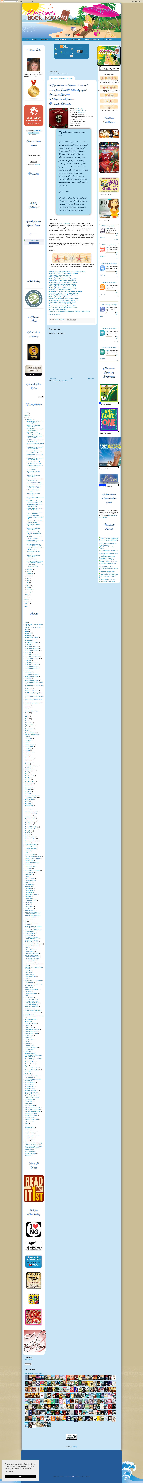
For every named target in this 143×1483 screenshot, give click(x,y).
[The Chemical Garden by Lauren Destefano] (109, 547)
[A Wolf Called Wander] (91, 1379)
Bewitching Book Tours (31, 766)
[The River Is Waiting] (102, 1379)
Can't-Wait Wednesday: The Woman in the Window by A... (35, 483)
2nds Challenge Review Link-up (33, 699)
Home (26, 39)
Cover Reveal (28, 825)
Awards (27, 756)
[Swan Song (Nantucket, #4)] (27, 1426)
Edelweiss (28, 843)
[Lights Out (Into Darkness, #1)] (61, 1414)
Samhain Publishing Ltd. (31, 1047)
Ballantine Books (29, 758)
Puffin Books (28, 1021)
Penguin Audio (29, 1008)
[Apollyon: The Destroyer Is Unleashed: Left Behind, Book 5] (34, 1391)
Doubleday (28, 833)
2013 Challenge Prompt (31, 654)
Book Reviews (75, 39)
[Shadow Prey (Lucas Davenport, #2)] (57, 1414)
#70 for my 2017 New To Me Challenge (60, 289)
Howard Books (29, 906)
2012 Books (28, 644)
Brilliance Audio (29, 805)
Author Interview (29, 752)
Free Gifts (27, 864)
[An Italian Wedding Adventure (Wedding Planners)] (42, 1385)
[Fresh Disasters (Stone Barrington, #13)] (46, 1386)
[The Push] (53, 1409)
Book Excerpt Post (30, 782)
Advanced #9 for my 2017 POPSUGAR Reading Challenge (65, 291)
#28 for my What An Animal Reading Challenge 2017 (63, 300)
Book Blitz (27, 780)
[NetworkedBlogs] (34, 240)
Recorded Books (29, 1039)
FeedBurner (37, 164)
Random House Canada (31, 1033)
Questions (27, 1025)
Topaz (26, 1123)
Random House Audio (31, 1031)
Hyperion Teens (29, 908)
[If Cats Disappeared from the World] (95, 1420)
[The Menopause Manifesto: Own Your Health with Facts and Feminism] (65, 1409)
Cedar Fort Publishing (31, 813)
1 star (26, 622)
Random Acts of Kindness (32, 1029)
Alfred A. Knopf (29, 723)
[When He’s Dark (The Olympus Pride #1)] (106, 1414)
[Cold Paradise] (80, 1414)
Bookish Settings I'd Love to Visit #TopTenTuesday (35, 548)
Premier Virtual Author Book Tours (34, 1016)
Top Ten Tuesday (29, 1121)
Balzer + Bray (28, 760)
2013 (26, 599)
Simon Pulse (28, 1072)
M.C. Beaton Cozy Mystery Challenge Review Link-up (32, 956)
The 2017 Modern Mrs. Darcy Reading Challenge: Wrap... (35, 501)
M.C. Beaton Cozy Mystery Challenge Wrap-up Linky (32, 959)
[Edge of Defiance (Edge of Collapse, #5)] (49, 1420)
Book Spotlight (29, 788)
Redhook (27, 1043)
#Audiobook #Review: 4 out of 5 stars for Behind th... (35, 437)
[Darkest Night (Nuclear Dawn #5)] (110, 1391)
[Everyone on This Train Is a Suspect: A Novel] (110, 1409)
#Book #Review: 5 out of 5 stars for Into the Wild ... (35, 455)
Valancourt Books (29, 1127)
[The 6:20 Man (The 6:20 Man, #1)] (106, 1379)
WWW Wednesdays (30, 1151)
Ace (26, 721)
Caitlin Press (28, 809)
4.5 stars (27, 717)
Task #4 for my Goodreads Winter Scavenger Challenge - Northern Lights (69, 311)
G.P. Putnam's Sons (30, 866)
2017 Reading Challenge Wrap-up (34, 685)
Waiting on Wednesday (31, 1131)
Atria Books (28, 740)
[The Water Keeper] (87, 1409)
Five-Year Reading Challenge (33, 856)
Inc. (26, 921)
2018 (26, 415)
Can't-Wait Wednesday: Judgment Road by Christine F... (35, 517)
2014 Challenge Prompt (31, 662)
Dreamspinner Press (30, 839)
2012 (26, 601)
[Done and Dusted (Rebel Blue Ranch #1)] (84, 1414)
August (29, 576)
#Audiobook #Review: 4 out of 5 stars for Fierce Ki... (35, 479)
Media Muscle (28, 971)
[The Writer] (72, 1403)
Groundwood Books (30, 880)
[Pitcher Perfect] (76, 1391)
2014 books (28, 660)
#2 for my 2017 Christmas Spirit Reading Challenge (63, 307)
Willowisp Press (29, 1137)
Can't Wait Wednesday (31, 811)
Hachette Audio (29, 884)
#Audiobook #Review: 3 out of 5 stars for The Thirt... (35, 509)
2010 (26, 606)
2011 (26, 604)
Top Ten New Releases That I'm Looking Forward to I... (35, 466)
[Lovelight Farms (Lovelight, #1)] (91, 1391)
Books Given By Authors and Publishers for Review (32, 796)
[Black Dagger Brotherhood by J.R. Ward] (109, 541)
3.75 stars (27, 709)
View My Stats (28, 1359)
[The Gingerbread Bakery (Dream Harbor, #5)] (87, 1379)
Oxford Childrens (29, 997)
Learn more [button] (9, 1471)
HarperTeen (28, 896)
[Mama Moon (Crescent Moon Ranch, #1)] (102, 1391)
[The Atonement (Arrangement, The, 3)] (84, 1409)
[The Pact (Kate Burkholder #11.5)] (106, 1420)
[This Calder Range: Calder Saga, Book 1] (68, 1385)
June (28, 580)
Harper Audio (28, 888)
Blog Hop (27, 772)
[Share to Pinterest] (75, 320)
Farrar (26, 852)
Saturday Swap (29, 1049)
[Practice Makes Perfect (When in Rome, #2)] (76, 1409)
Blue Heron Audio (29, 776)
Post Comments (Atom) (62, 381)
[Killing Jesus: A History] (61, 1409)
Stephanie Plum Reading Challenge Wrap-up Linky (32, 1096)
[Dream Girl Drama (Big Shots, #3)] (110, 1414)
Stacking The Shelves (31, 1090)
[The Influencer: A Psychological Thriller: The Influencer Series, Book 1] (65, 1391)
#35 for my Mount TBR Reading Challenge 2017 (62, 280)
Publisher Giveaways (30, 1019)
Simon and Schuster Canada (32, 1070)
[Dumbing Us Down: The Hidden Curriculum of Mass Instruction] (46, 1403)
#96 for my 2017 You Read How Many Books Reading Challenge (67, 271)
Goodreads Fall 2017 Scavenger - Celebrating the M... (35, 444)
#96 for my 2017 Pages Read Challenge (60, 275)
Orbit (26, 995)
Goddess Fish (28, 874)
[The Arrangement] (91, 1413)
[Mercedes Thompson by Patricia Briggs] (109, 569)
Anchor (27, 727)
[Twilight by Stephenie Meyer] (109, 580)
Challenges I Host (92, 39)
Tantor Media (28, 1103)
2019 (26, 413)
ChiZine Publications (30, 821)
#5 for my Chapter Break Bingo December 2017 (62, 306)
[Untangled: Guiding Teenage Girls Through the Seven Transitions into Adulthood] (34, 1427)
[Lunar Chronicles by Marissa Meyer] (109, 564)
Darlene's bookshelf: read (33, 1373)
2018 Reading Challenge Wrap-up (34, 696)
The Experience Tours (31, 1113)
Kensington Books (30, 933)
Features (44, 39)
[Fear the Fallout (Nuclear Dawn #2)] (34, 1397)
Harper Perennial (29, 892)
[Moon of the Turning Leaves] (72, 1409)
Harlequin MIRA (29, 886)
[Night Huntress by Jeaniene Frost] (109, 575)
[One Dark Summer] (38, 1379)
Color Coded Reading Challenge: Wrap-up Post (34, 433)
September (30, 573)
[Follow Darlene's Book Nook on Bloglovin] (34, 130)
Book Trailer (28, 792)
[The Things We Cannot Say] (61, 1420)
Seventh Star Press (30, 1062)
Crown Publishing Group (31, 827)
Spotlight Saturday (30, 1082)
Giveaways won (29, 872)
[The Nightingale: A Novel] (57, 1403)
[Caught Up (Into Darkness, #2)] (68, 1397)
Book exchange (29, 784)
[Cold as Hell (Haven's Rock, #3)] (102, 1397)
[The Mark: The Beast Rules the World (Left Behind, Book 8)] (80, 1385)
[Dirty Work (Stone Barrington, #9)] (95, 1409)
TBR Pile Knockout (30, 1105)
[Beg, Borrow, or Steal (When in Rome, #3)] (72, 1391)
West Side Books (29, 1133)
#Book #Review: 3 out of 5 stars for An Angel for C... (35, 541)
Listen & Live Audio (30, 949)
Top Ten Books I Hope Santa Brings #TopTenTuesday (34, 487)
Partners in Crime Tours (31, 999)
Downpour (28, 835)
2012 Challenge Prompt (31, 646)
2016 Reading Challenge (32, 676)
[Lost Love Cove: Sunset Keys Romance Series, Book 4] (57, 1379)
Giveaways (28, 868)
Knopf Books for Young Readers (33, 944)
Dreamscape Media (30, 837)
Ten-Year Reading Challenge (33, 1111)
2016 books (28, 672)
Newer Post (52, 378)
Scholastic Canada (30, 1053)
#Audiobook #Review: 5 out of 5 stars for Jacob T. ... (35, 429)
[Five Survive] (110, 1420)
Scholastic (28, 1051)
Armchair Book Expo (30, 733)
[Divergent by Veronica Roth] (109, 557)
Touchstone (28, 1125)
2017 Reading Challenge (32, 680)
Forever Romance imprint (32, 862)
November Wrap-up (32, 559)
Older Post (91, 378)
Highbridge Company (30, 900)
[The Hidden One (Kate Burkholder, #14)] (68, 1414)
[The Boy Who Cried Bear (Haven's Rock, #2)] (49, 1414)
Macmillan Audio (29, 962)
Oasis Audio (28, 991)
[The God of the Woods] (38, 1409)
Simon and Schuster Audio (32, 1068)
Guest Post (28, 882)
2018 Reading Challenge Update (34, 693)
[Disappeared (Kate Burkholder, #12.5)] (84, 1420)
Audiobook (65, 322)
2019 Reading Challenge (109, 226)
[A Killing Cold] (34, 1420)
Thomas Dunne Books (31, 1115)
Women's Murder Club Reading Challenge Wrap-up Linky (33, 1147)
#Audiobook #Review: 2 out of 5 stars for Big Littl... (35, 505)
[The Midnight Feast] (53, 1414)
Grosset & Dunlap (29, 878)
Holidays (27, 904)
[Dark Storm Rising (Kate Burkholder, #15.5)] (46, 1409)
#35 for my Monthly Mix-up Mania (58, 297)
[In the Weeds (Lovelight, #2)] (30, 1391)
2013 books (28, 652)
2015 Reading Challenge (32, 668)
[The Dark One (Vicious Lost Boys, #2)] (76, 1397)
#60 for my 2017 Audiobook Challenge (59, 277)
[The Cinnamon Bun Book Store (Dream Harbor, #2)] (102, 1420)
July (28, 578)
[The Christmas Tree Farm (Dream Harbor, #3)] (57, 1420)
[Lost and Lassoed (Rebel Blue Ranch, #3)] (76, 1385)
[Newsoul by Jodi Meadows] (109, 573)
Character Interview (30, 819)
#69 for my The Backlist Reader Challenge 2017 (62, 286)
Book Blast (28, 778)
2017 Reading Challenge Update (34, 682)
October (29, 571)
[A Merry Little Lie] (27, 1403)
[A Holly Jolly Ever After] (42, 1403)
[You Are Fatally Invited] (99, 1414)
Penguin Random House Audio (33, 1010)
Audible (27, 742)
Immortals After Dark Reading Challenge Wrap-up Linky (33, 916)
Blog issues (28, 774)
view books (116, 239)
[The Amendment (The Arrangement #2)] (34, 1414)
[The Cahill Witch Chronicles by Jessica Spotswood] (109, 544)
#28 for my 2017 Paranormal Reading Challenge (62, 302)
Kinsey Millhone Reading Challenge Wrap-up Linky (32, 941)
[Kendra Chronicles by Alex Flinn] (109, 562)
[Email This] (68, 320)
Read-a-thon (28, 1037)
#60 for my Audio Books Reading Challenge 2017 (62, 279)
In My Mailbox (28, 919)
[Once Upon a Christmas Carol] (102, 1403)
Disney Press (28, 831)
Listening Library (29, 951)
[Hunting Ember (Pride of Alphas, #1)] (65, 1385)
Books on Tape (29, 799)
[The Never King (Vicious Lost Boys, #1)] (80, 1397)
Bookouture (28, 793)
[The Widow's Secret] (106, 1385)
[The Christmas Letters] (99, 1397)
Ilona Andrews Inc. (30, 910)
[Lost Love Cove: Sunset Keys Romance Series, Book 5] (53, 1379)
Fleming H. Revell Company (32, 858)
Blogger (75, 1446)
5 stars (61, 322)
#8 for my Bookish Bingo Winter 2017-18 (60, 304)
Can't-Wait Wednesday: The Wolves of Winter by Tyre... (34, 462)
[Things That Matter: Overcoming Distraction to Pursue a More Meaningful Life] (102, 1409)
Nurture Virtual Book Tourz (32, 989)
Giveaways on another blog (32, 870)
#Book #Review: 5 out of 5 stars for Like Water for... (35, 440)
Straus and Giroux (30, 1099)
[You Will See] (114, 1385)
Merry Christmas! (31, 469)
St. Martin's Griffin (29, 1086)
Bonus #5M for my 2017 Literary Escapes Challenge (63, 293)
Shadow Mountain (73, 322)
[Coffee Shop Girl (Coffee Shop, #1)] (61, 1391)
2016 (26, 594)
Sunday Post (28, 1101)
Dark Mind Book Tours (31, 829)
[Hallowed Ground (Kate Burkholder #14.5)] (49, 1426)
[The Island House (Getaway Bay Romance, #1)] (84, 1397)
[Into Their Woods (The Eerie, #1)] (99, 1391)
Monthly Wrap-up (29, 974)
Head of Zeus (28, 898)
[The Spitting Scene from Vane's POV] (99, 1379)
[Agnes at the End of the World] (38, 1414)
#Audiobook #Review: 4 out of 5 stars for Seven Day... (35, 565)
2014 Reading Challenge (32, 666)
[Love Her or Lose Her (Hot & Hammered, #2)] (42, 1391)
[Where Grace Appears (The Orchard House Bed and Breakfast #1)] (87, 1391)
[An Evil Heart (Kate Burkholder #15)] (57, 1409)
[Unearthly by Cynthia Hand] (109, 581)
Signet (27, 1066)
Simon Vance (81, 112)
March (28, 587)
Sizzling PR (28, 1074)
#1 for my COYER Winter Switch (58, 309)
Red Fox (27, 1041)
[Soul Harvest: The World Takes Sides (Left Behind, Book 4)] (46, 1391)
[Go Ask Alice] (30, 1379)
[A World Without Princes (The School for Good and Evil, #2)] (106, 1409)
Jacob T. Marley (79, 109)
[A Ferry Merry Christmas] (34, 1403)
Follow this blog (33, 243)
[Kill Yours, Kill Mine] (53, 1391)
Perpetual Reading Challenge (33, 1012)
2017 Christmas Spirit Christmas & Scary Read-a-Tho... (35, 512)
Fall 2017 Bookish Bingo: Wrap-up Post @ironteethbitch (35, 562)
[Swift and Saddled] (91, 1409)
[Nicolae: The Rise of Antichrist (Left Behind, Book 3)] (49, 1391)
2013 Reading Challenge (32, 658)
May (28, 583)
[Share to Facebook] (74, 320)
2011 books (28, 635)
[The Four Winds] (102, 1414)
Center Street (28, 815)
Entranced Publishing (30, 848)
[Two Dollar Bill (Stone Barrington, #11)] (99, 1386)
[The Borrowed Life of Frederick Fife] (65, 1420)
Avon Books (28, 754)
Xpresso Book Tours (30, 1153)
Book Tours (107, 39)
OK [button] (20, 1476)
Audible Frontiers (29, 744)
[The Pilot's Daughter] (46, 1379)
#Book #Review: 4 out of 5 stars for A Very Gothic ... (35, 422)
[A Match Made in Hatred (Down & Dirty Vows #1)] (95, 1391)
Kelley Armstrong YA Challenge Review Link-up (33, 927)
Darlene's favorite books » (112, 1430)
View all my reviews (54, 314)
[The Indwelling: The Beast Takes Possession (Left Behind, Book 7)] (87, 1385)
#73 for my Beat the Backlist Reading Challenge (62, 284)
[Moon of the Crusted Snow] (72, 1414)
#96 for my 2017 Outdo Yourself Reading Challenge (63, 273)
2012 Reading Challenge (32, 650)
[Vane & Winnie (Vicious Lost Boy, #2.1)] (106, 1391)
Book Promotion (29, 786)
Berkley (27, 764)
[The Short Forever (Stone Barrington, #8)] (42, 1413)
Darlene (57, 319)
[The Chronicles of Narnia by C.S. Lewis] (109, 551)
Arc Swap (27, 731)
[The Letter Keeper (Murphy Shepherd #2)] (68, 1409)
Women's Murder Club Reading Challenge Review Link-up (33, 1143)
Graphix (27, 876)
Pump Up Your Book (30, 1023)
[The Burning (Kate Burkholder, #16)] (95, 1379)
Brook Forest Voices (30, 807)
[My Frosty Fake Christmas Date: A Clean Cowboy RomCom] (84, 1403)
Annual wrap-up (29, 729)
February (29, 589)
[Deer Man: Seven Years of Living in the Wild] (27, 1420)
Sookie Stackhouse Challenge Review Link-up (33, 1076)
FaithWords (28, 850)
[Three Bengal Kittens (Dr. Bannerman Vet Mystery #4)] (72, 1379)
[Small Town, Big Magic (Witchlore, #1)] (68, 1420)
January (29, 592)
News (26, 978)
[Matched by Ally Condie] (109, 566)
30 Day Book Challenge (31, 711)
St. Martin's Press (29, 1088)
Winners (27, 1141)
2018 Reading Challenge (32, 691)
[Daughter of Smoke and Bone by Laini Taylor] (109, 554)
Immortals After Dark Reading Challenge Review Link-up (33, 913)
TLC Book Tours (29, 1117)
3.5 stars (27, 707)
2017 (26, 417)
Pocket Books (28, 1014)
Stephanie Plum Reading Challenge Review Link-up (32, 1093)
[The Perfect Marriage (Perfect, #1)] (95, 1414)
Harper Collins (29, 890)
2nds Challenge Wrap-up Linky (33, 703)
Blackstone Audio (29, 770)
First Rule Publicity (30, 854)
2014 (26, 597)
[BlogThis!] (70, 320)
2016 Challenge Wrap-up (32, 674)
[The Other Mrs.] (72, 1420)
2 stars (27, 631)
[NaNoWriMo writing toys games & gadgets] (109, 403)
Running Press (29, 1045)
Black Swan (28, 768)
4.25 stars (27, 715)
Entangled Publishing (30, 846)
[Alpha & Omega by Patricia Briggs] (109, 539)
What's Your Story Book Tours (33, 1135)
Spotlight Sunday (29, 1084)
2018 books (28, 689)
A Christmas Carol (65, 223)
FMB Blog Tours (29, 860)
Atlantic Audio (28, 738)
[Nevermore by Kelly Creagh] (109, 571)
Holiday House (29, 902)
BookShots (28, 803)
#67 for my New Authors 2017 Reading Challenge (62, 288)
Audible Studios (29, 746)
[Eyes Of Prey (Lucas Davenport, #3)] (57, 1397)
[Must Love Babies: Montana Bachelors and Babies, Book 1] (57, 1385)
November (30, 569)
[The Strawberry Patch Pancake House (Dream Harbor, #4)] (42, 1409)
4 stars (27, 713)
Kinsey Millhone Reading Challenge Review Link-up (32, 937)
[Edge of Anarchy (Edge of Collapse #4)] (46, 1426)
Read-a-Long (28, 1035)
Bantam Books (29, 762)
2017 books (56, 322)
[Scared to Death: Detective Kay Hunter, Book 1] (61, 1385)
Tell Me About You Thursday (32, 1107)
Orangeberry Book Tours (31, 993)
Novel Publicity (29, 987)
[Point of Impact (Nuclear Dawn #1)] (38, 1397)
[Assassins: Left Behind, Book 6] (110, 1385)
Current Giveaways (59, 39)
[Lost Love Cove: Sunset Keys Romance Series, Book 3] (61, 1379)
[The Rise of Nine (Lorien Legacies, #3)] (38, 1426)
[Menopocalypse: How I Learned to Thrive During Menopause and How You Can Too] (91, 1420)
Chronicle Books (29, 823)
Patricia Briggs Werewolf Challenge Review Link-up (32, 1002)
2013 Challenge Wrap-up (32, 656)
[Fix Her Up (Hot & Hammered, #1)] (80, 1409)
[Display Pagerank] (28, 1365)
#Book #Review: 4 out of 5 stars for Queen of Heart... (35, 537)
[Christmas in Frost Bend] (91, 1397)
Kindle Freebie (29, 935)
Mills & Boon (28, 972)
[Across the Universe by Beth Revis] (109, 537)
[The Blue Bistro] (87, 1414)
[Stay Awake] (76, 1379)
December (30, 419)
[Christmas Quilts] (76, 1403)
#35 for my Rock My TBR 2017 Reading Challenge (63, 282)
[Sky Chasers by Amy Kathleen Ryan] (109, 577)
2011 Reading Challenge (31, 642)
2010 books (28, 633)
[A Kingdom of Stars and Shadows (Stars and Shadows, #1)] (27, 1385)
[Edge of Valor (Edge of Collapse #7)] (46, 1414)
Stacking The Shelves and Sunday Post (33, 425)
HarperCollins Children (31, 894)
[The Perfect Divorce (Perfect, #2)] (42, 1397)
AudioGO (27, 750)
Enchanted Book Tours (31, 844)
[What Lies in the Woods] (76, 1414)
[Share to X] (72, 320)
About (34, 39)
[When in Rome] (42, 1420)
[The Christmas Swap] (106, 1396)
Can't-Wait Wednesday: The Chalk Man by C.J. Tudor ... (34, 545)
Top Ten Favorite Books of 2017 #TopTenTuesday (35, 521)
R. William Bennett (81, 110)
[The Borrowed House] (34, 1385)
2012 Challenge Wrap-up (32, 648)
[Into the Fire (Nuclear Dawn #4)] (27, 1397)
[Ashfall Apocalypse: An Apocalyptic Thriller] (27, 1391)
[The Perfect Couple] (42, 1426)
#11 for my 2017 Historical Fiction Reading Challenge (64, 298)
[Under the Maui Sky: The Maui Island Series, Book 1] (68, 1391)
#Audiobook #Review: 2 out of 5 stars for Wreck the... (35, 448)
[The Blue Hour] (87, 1420)
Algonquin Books (29, 725)
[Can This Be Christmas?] (110, 1397)
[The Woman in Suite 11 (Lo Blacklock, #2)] (87, 1397)
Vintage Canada (29, 1129)
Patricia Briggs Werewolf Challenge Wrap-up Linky (32, 1005)
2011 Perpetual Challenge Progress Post (32, 639)
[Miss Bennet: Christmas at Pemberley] (110, 1403)
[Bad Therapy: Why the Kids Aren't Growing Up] (99, 1420)
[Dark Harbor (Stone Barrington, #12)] (84, 1386)
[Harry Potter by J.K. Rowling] (109, 560)
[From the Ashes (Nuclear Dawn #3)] (30, 1397)
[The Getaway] (42, 1379)
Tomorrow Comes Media (31, 1119)
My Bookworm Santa (30, 976)
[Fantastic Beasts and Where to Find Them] (99, 1409)
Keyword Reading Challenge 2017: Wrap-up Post (34, 451)
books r (27, 801)
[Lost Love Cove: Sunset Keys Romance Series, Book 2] (49, 1379)
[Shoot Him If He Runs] (84, 1379)
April (28, 585)
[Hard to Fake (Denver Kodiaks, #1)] (49, 1385)
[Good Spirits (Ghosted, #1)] (53, 1397)
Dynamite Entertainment (31, 841)
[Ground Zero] (110, 1379)
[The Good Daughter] (114, 1409)
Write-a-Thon (28, 1149)
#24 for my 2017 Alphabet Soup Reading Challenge (63, 295)
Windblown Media (30, 1139)
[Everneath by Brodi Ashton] (109, 558)
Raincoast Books (29, 1027)
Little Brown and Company (32, 953)
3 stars (27, 705)
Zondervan (28, 1155)
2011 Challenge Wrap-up (31, 637)
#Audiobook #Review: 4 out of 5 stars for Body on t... (35, 459)
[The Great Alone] (30, 1420)
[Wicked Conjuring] (38, 1385)
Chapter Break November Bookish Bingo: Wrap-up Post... (34, 533)
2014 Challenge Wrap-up (32, 664)
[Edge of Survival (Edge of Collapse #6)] (114, 1414)
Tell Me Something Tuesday (32, 1109)
